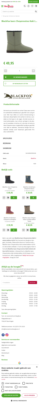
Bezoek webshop (33, 1)
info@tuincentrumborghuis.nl (11, 329)
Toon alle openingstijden (9, 309)
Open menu (2, 6)
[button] (20, 400)
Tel (24, 5)
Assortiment (5, 348)
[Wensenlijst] (32, 5)
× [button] (37, 367)
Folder (3, 350)
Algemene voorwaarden (9, 345)
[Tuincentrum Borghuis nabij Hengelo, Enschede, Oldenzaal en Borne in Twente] (8, 6)
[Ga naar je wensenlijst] (32, 5)
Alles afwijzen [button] (29, 395)
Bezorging (7, 143)
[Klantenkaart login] (28, 5)
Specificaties (7, 138)
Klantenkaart (5, 353)
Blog (3, 355)
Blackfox (33, 158)
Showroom (7, 148)
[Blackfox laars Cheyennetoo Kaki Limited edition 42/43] (19, 41)
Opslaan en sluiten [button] (11, 395)
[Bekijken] (36, 5)
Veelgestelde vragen (7, 342)
